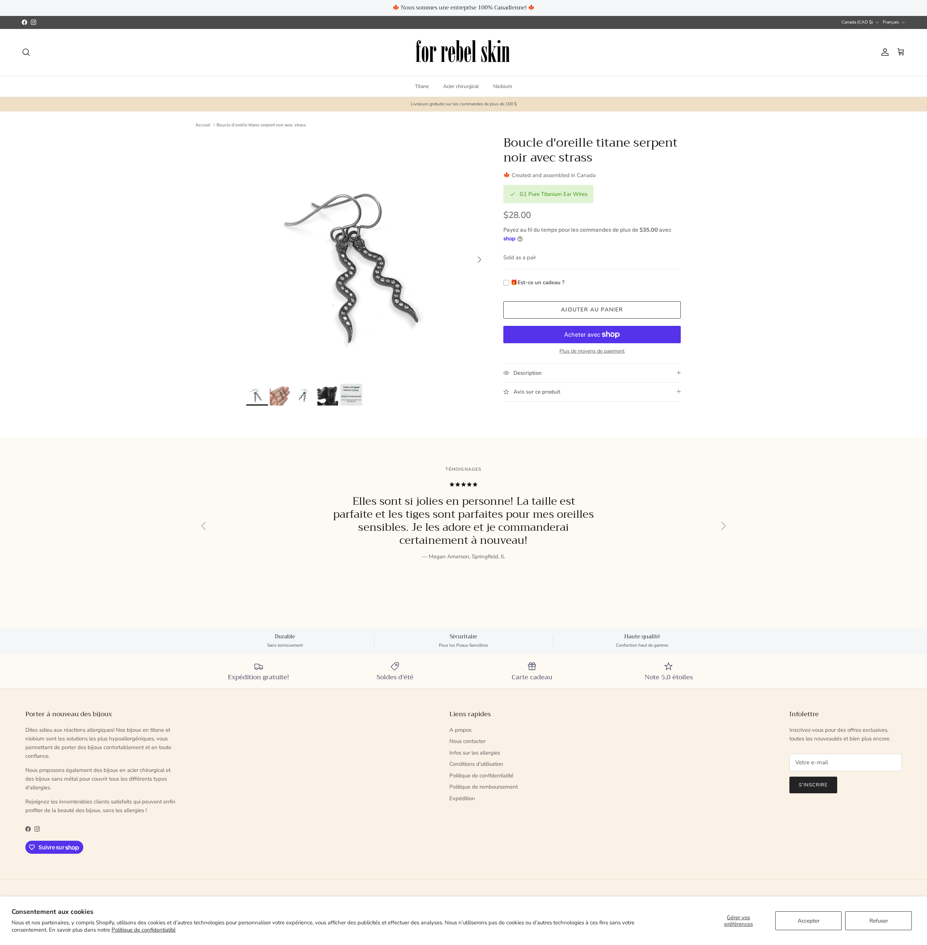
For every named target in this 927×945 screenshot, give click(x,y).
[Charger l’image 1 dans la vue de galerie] (366, 256)
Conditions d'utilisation (476, 764)
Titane (422, 86)
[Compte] (883, 52)
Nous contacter (467, 741)
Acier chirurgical (461, 86)
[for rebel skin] (464, 52)
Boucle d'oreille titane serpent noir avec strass (261, 125)
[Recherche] (26, 52)
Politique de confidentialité (144, 929)
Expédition (462, 798)
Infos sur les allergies (474, 752)
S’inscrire (813, 785)
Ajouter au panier (592, 309)
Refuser (878, 920)
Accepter (808, 920)
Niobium (502, 86)
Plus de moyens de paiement (592, 351)
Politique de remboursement (483, 786)
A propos (460, 730)
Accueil (203, 125)
